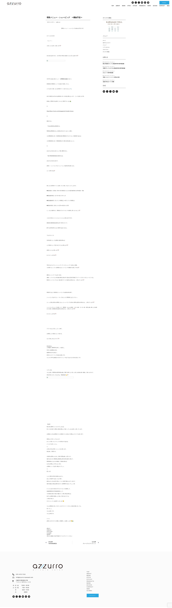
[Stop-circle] (117, 91)
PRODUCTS (142, 5)
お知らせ (58, 22)
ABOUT (118, 5)
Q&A (168, 5)
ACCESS (155, 5)
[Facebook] (133, 2)
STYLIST (135, 5)
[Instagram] (136, 2)
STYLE (129, 5)
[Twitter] (139, 2)
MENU (123, 5)
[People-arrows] (145, 2)
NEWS (149, 5)
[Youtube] (142, 2)
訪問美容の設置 (63, 79)
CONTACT (162, 5)
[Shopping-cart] (148, 2)
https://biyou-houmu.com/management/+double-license (60, 111)
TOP (113, 5)
